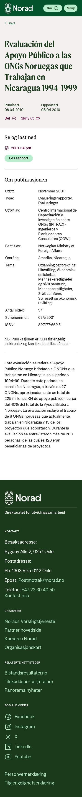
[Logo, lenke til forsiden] (19, 8)
